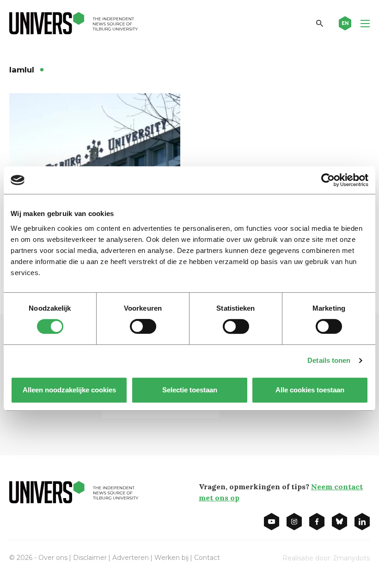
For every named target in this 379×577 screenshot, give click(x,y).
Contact (207, 557)
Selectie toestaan (189, 390)
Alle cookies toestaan (309, 390)
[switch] (143, 326)
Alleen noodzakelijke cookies (69, 390)
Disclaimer (90, 557)
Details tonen (328, 360)
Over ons (52, 557)
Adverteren (130, 557)
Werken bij (171, 557)
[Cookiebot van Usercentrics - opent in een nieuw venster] (327, 180)
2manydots (351, 558)
